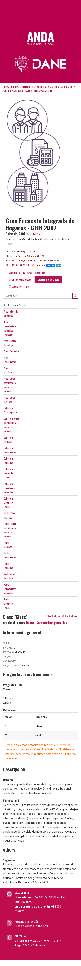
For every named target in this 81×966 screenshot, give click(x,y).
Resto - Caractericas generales (46, 622)
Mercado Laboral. (35, 234)
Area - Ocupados (11, 351)
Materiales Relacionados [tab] (20, 279)
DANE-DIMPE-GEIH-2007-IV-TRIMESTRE (20, 91)
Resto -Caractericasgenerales (10, 589)
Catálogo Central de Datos (36, 87)
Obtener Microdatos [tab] (20, 286)
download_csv (53, 616)
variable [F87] (47, 91)
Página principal (11, 87)
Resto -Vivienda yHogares (8, 603)
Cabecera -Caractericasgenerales (10, 488)
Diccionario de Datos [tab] (48, 279)
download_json (70, 616)
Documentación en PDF (18, 264)
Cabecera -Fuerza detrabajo (9, 473)
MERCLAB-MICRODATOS (62, 87)
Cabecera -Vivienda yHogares (9, 503)
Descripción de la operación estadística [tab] (27, 272)
